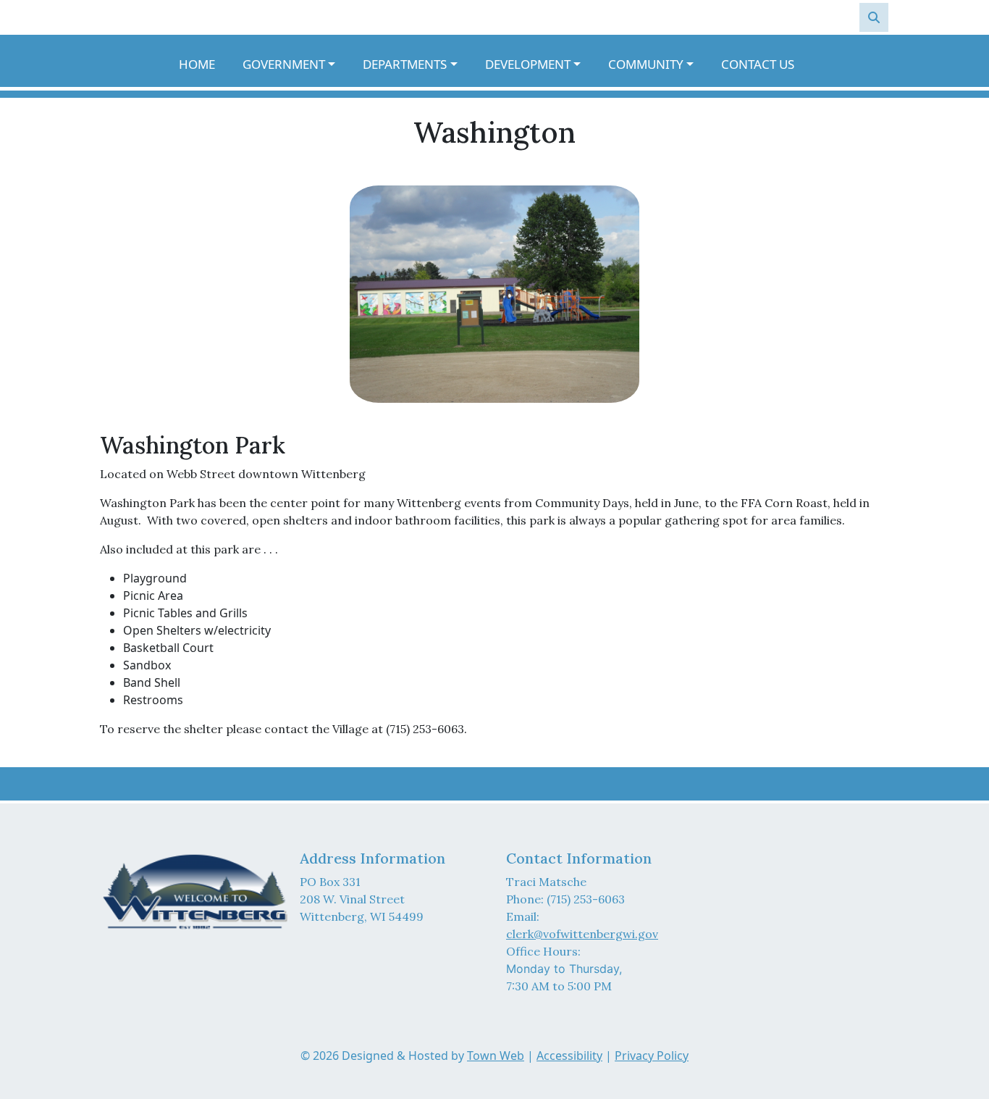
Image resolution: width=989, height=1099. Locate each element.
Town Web (495, 1056)
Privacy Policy (652, 1056)
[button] (297, 64)
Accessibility (569, 1056)
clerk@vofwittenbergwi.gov (582, 934)
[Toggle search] (873, 17)
